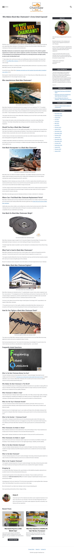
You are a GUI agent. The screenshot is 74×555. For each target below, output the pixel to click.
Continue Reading (13, 539)
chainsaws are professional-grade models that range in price (29, 377)
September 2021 (58, 145)
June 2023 (57, 121)
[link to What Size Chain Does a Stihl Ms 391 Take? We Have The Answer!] (37, 518)
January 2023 (58, 129)
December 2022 (58, 131)
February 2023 (58, 127)
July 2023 (57, 119)
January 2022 (57, 137)
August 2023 (57, 117)
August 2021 (57, 147)
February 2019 (58, 149)
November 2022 (58, 133)
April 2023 (57, 125)
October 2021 (58, 143)
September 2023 (58, 115)
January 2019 (57, 151)
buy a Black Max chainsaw (12, 60)
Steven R (15, 495)
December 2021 (58, 139)
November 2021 (58, 141)
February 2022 (58, 135)
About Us (38, 549)
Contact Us (43, 549)
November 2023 (58, 113)
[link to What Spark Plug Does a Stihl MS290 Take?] (13, 518)
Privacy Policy (31, 549)
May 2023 (57, 123)
